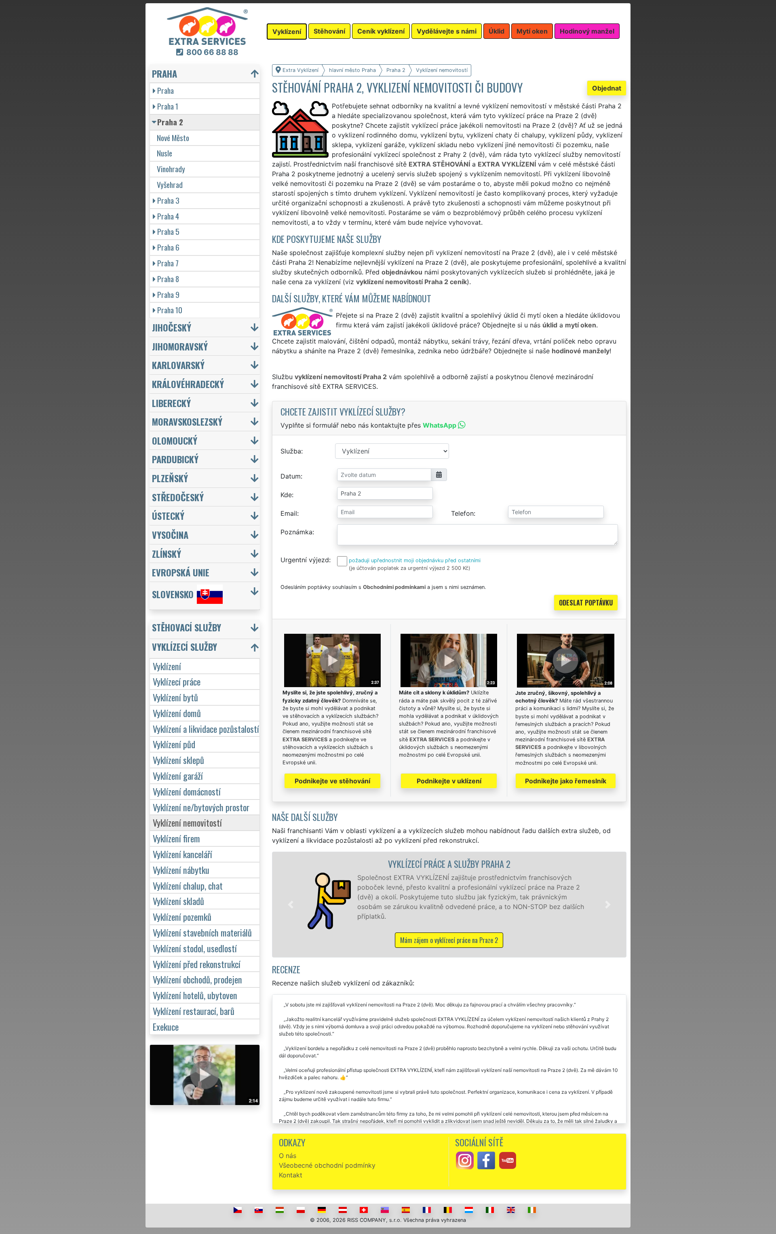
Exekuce (166, 1026)
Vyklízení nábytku (181, 869)
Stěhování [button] (329, 31)
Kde (286, 495)
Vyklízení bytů (175, 697)
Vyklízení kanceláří (182, 854)
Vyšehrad (170, 184)
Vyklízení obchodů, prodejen (197, 979)
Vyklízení (167, 666)
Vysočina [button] (170, 534)
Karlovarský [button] (178, 364)
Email (288, 513)
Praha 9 (168, 294)
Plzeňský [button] (170, 478)
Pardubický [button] (175, 459)
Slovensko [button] (173, 594)
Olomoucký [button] (174, 440)
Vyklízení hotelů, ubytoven (195, 995)
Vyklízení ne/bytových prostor (201, 807)
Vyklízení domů (177, 712)
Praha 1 (167, 106)
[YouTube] (507, 1160)
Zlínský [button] (166, 553)
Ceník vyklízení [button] (381, 31)
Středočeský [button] (178, 497)
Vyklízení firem (176, 838)
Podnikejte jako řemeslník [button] (565, 781)
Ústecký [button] (168, 515)
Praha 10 (169, 310)
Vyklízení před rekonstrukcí (196, 963)
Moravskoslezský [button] (187, 421)
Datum (290, 476)
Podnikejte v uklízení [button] (449, 781)
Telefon (462, 513)
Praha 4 (168, 216)
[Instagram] (464, 1160)
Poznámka (296, 532)
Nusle (164, 153)
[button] (290, 904)
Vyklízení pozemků (182, 916)
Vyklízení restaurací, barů (193, 1010)
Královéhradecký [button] (188, 383)
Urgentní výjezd (304, 560)
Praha (165, 90)
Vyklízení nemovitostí (187, 822)
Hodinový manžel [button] (587, 31)
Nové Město (173, 137)
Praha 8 (168, 279)
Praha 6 (168, 247)
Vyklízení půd (174, 744)
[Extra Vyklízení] (207, 25)
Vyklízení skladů (178, 900)
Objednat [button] (606, 88)
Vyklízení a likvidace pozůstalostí (206, 728)
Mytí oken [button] (532, 31)
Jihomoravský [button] (180, 346)
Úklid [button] (496, 31)
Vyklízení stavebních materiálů (202, 932)
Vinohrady (171, 169)
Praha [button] (164, 73)
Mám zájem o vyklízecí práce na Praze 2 (449, 940)
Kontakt (290, 1175)
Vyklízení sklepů (178, 759)
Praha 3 (168, 200)
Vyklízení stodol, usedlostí (195, 948)
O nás (287, 1156)
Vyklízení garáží (178, 775)
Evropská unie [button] (180, 572)
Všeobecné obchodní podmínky (327, 1165)
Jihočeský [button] (171, 327)
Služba (290, 451)
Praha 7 (168, 263)
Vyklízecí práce (176, 681)
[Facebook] (486, 1160)
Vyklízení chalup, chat (188, 885)
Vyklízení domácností (187, 791)
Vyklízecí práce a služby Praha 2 (449, 863)
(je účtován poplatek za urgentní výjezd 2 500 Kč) (409, 568)
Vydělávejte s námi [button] (447, 31)
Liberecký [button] (171, 402)
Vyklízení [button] (286, 31)
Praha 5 (168, 231)
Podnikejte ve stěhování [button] (332, 781)
